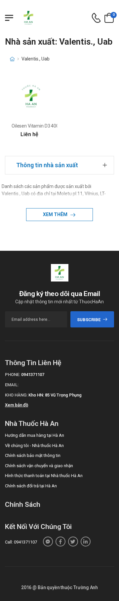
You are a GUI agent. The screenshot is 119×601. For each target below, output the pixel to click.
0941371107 (32, 374)
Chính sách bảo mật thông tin (32, 455)
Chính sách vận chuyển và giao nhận (39, 465)
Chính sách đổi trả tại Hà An (31, 485)
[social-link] (48, 541)
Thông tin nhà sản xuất (47, 165)
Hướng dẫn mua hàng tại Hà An (34, 435)
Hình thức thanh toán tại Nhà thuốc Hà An (44, 475)
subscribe (88, 319)
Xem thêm (55, 214)
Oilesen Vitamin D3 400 (35, 126)
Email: (12, 384)
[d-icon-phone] (96, 18)
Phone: (12, 374)
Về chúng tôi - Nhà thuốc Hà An (34, 445)
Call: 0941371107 (21, 542)
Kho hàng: (16, 395)
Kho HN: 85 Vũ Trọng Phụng (55, 395)
